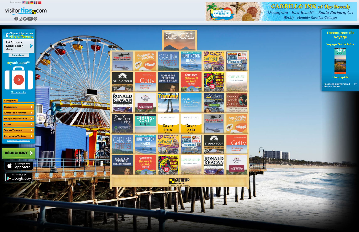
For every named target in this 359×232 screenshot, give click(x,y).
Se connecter (18, 92)
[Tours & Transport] (18, 130)
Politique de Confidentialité (18, 141)
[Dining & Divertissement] (18, 118)
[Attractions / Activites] (18, 112)
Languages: (16, 2)
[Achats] (18, 124)
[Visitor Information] (18, 136)
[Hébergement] (18, 107)
